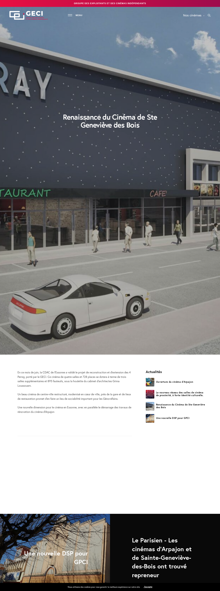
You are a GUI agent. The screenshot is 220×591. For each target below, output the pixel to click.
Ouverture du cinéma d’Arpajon (174, 381)
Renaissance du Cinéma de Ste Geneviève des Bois (180, 406)
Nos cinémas (192, 15)
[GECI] (28, 15)
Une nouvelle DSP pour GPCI (173, 418)
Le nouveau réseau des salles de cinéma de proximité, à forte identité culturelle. (180, 393)
